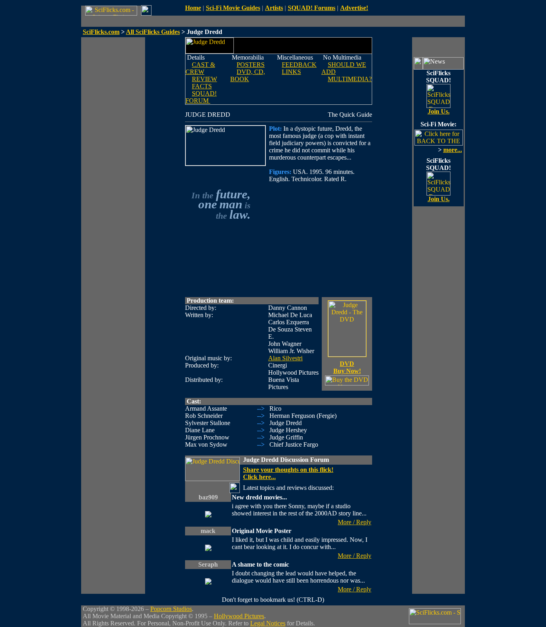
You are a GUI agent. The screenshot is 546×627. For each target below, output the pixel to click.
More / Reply (354, 522)
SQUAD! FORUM (201, 97)
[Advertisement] (113, 157)
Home (193, 7)
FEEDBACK (299, 64)
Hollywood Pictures (239, 616)
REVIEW (204, 79)
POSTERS (251, 64)
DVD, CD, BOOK (247, 75)
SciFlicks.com (101, 31)
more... (452, 149)
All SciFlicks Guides (153, 31)
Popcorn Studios (171, 608)
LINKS (291, 71)
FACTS (202, 86)
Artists (274, 7)
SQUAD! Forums (311, 7)
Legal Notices (267, 623)
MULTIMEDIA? (350, 79)
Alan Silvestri (285, 358)
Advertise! (354, 7)
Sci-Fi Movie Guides (233, 7)
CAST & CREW (200, 68)
